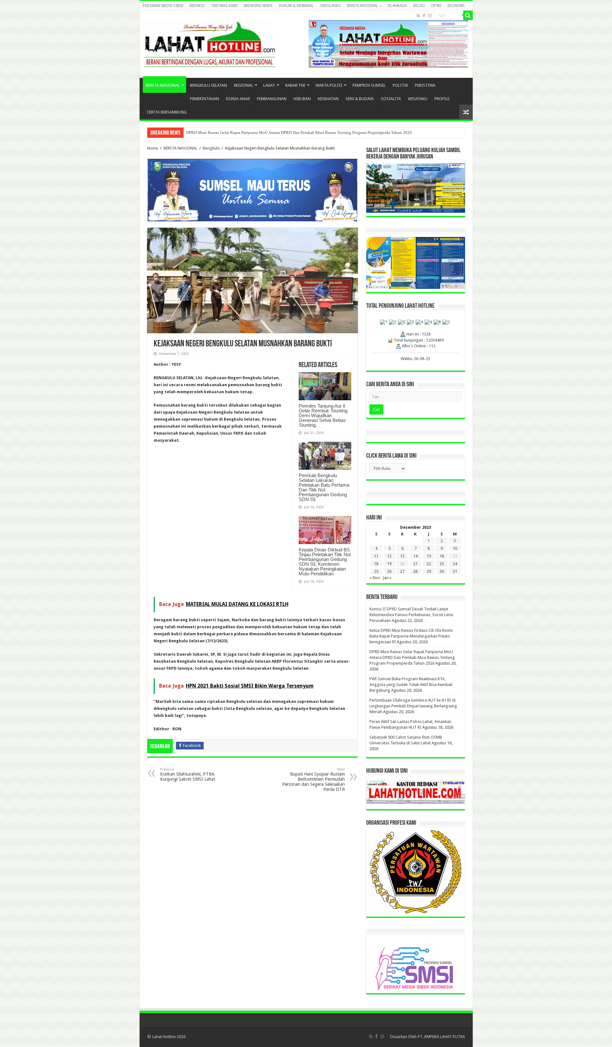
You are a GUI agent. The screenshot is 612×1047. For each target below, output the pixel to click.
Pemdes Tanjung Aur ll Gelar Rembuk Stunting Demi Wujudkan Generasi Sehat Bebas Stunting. (323, 415)
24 (455, 563)
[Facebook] (424, 15)
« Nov (374, 577)
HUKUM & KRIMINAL (296, 6)
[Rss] (418, 15)
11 (376, 556)
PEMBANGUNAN (272, 98)
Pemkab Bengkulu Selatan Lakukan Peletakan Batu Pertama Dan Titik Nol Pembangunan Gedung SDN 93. (324, 487)
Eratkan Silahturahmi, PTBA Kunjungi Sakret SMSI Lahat (187, 774)
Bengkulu (211, 148)
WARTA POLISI (329, 85)
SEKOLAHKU (330, 6)
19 (389, 563)
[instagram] (429, 15)
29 (428, 571)
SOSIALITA (391, 98)
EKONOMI (456, 6)
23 (442, 563)
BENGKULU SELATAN (208, 85)
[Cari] (468, 15)
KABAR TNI (295, 85)
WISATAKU (417, 98)
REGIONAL (243, 85)
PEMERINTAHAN (204, 98)
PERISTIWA (425, 85)
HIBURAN (302, 98)
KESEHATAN (328, 98)
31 (455, 571)
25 (376, 571)
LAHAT (269, 85)
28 (415, 571)
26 (389, 571)
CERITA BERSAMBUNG (167, 112)
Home (152, 148)
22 (428, 563)
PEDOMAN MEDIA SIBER (163, 6)
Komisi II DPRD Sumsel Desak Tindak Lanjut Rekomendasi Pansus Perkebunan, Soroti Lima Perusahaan (411, 615)
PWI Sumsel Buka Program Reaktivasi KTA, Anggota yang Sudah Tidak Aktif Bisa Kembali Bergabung (410, 684)
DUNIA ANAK (238, 98)
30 (442, 571)
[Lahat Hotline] (209, 43)
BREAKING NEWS (258, 6)
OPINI (436, 6)
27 (402, 571)
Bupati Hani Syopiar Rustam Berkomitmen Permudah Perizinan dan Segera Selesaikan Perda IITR (313, 779)
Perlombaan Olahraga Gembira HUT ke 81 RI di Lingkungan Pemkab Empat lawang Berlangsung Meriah (413, 706)
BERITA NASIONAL (362, 6)
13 (402, 556)
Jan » (387, 577)
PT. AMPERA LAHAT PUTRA (441, 1036)
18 (376, 563)
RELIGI (419, 6)
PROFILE (441, 98)
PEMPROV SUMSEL (369, 85)
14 (415, 556)
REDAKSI (197, 6)
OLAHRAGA (397, 6)
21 (415, 563)
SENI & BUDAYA (360, 98)
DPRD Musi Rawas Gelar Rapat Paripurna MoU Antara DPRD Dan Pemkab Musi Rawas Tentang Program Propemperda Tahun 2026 (299, 132)
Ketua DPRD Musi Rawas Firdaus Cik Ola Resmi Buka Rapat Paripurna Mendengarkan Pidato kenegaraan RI (411, 636)
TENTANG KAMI (224, 6)
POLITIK (400, 85)
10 (455, 548)
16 (442, 556)
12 (389, 556)
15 (428, 556)
